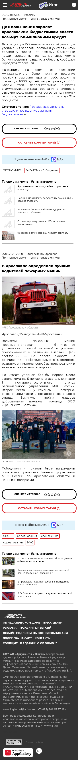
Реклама (10, 627)
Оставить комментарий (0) (39, 142)
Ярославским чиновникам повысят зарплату (42, 232)
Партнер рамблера (34, 742)
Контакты (42, 638)
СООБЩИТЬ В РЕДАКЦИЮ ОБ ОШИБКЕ (30, 643)
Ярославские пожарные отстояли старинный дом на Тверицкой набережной (43, 571)
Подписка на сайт (17, 638)
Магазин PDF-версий (35, 627)
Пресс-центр (52, 622)
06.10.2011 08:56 (11, 15)
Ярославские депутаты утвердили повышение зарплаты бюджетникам (33, 110)
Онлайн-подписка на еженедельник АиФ (35, 633)
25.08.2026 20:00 (12, 254)
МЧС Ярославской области (20, 327)
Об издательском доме (21, 622)
